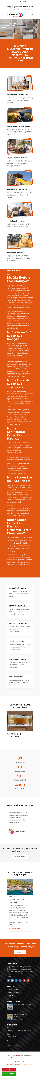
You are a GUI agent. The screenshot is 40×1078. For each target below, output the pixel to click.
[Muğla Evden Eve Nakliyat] (15, 15)
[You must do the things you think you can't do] (10, 1007)
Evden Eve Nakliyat (15, 993)
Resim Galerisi (13, 990)
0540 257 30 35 (21, 2)
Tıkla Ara (9, 1069)
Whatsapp (9, 1073)
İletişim (10, 996)
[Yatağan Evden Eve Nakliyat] (20, 887)
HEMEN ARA (2, 32)
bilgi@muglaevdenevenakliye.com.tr (21, 1030)
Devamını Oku (14, 925)
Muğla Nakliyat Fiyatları (22, 1004)
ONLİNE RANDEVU (20, 856)
